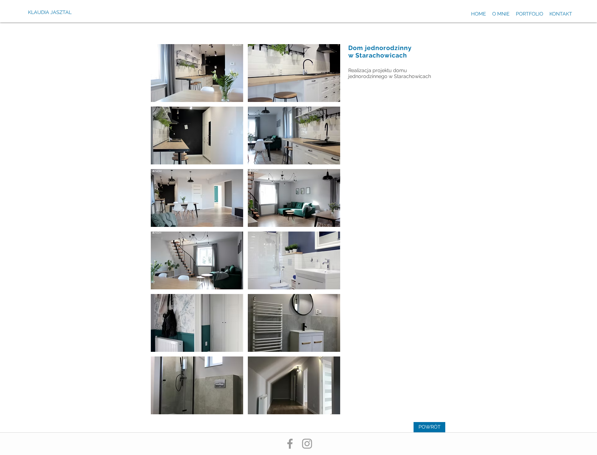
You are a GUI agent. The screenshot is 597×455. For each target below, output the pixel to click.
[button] (197, 73)
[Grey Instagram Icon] (307, 443)
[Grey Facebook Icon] (290, 443)
